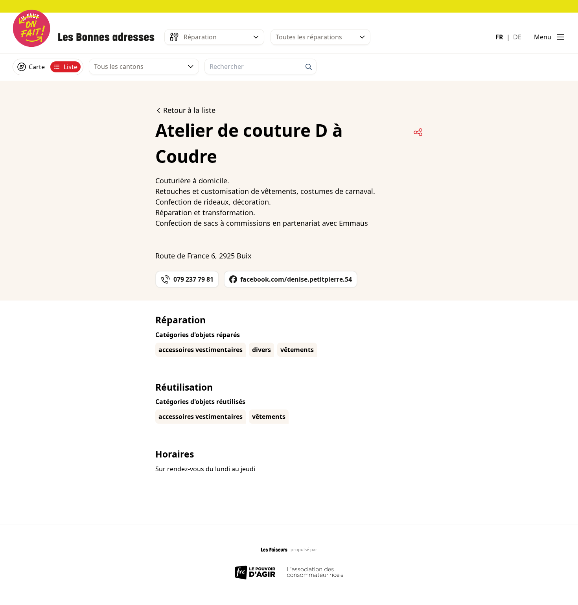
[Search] (309, 67)
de (517, 37)
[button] (549, 37)
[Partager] (418, 132)
